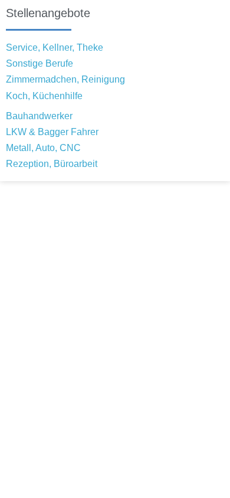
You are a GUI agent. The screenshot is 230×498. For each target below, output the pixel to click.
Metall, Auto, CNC (43, 148)
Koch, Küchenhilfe (44, 96)
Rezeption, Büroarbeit (51, 164)
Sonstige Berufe (39, 63)
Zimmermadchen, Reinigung (65, 79)
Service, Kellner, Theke (54, 47)
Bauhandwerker (39, 116)
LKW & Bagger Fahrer (52, 132)
